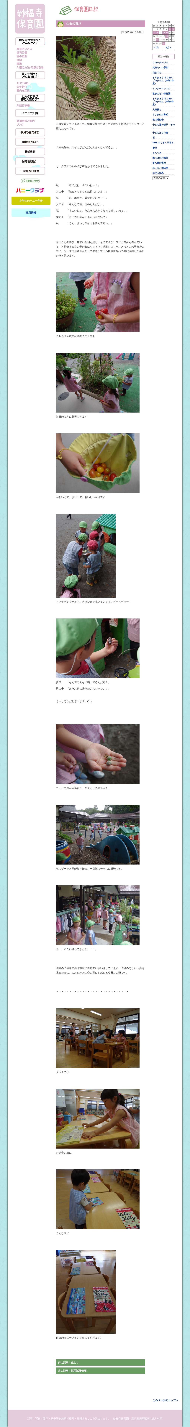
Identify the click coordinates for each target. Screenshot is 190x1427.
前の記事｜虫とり (68, 1362)
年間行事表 (30, 105)
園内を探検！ (30, 90)
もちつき (157, 152)
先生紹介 (30, 86)
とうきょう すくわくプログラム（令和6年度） (163, 101)
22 (157, 40)
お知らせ (30, 151)
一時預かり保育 (30, 171)
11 (167, 33)
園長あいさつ (30, 49)
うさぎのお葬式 (160, 114)
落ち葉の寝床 (159, 162)
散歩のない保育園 (161, 93)
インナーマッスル (161, 88)
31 (164, 43)
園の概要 (30, 56)
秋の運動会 (158, 119)
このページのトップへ (165, 1400)
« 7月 (156, 47)
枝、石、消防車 (160, 167)
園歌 (30, 64)
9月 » (168, 47)
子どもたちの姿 (160, 132)
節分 (155, 147)
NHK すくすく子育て (163, 142)
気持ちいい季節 (160, 67)
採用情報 (31, 212)
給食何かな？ (30, 142)
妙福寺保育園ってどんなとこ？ (30, 41)
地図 (30, 60)
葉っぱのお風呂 (160, 157)
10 (164, 33)
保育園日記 (30, 161)
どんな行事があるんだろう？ (30, 98)
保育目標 (30, 52)
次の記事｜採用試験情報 (72, 1370)
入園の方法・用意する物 (30, 67)
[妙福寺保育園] (30, 19)
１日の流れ (30, 83)
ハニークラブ (30, 190)
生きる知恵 (158, 172)
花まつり (157, 72)
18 (167, 36)
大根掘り (157, 109)
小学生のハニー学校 (31, 200)
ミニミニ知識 (30, 113)
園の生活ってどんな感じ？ (30, 75)
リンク (30, 124)
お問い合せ (30, 181)
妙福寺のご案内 (30, 121)
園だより (30, 132)
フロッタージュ (160, 62)
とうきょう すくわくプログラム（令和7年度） (163, 80)
